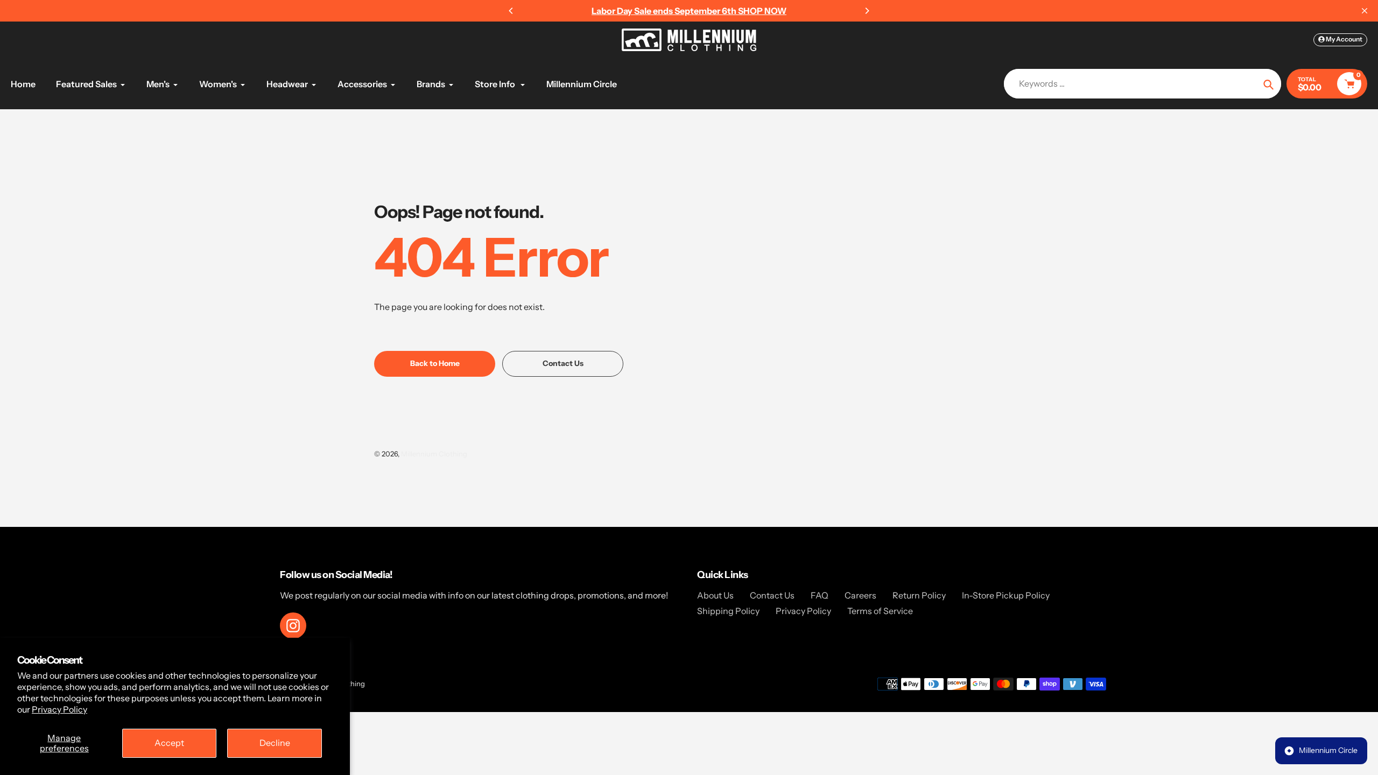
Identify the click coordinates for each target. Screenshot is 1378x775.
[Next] (866, 10)
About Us (715, 595)
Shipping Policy (728, 610)
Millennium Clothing (434, 453)
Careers (860, 595)
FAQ (819, 595)
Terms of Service (880, 610)
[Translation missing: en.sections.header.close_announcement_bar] (1364, 10)
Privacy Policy (59, 709)
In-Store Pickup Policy (1006, 595)
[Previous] (511, 10)
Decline (274, 742)
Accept (169, 742)
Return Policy (919, 595)
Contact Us (772, 595)
